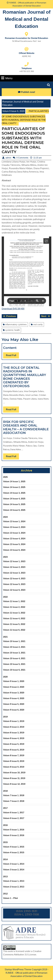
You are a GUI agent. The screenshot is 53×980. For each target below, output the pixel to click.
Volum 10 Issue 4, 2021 (14, 658)
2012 (5, 893)
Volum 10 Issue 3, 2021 (14, 652)
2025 (5, 477)
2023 (5, 557)
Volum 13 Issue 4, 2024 (14, 538)
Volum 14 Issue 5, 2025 (14, 504)
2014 (5, 859)
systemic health (12, 330)
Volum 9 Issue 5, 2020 (13, 704)
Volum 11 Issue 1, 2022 (14, 601)
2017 (5, 808)
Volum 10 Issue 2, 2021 (14, 647)
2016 (5, 825)
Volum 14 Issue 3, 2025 (14, 493)
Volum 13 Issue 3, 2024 (14, 533)
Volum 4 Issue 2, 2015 (13, 852)
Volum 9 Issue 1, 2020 (13, 681)
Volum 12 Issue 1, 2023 (14, 561)
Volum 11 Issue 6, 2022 (14, 630)
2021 (5, 637)
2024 (5, 517)
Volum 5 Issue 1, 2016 (13, 829)
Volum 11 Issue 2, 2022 (14, 607)
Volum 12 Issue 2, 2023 (14, 567)
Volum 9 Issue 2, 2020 (13, 687)
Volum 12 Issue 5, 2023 (14, 584)
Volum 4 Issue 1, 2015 (13, 847)
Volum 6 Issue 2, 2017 (13, 818)
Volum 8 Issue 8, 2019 (13, 761)
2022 (5, 597)
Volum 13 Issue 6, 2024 (14, 550)
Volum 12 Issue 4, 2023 (14, 578)
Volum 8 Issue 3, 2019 (13, 732)
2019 (5, 717)
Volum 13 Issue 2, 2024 (14, 527)
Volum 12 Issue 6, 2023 (14, 590)
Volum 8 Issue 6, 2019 (13, 750)
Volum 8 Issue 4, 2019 (13, 738)
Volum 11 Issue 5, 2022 (14, 624)
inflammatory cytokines (16, 324)
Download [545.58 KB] (13, 309)
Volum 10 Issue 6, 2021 (14, 670)
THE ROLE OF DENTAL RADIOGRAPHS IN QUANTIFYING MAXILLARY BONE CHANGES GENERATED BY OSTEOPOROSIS (24, 377)
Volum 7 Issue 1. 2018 (13, 795)
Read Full (12, 356)
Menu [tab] (8, 78)
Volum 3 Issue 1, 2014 (13, 864)
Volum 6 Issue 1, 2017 (13, 812)
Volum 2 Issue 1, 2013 (13, 881)
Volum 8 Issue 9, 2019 (13, 767)
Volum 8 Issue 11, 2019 (14, 778)
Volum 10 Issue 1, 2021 (14, 641)
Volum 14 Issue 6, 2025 (14, 510)
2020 (5, 677)
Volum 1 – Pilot (10, 898)
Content (10, 348)
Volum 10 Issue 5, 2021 (14, 664)
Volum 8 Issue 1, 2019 (13, 721)
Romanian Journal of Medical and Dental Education (26, 19)
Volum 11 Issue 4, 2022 (14, 618)
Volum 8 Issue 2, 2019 (13, 727)
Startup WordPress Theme (18, 969)
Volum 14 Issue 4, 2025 (14, 498)
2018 (5, 791)
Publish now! (28, 92)
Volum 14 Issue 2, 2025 (14, 487)
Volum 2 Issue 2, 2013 (13, 886)
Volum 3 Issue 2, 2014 (13, 869)
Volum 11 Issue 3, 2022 (14, 613)
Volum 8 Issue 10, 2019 (14, 772)
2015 (5, 842)
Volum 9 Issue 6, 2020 (13, 111)
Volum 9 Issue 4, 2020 (13, 698)
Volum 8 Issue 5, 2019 (13, 744)
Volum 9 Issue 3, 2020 (13, 692)
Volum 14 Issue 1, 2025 (14, 481)
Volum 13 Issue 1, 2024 (14, 521)
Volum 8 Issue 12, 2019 (14, 784)
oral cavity (38, 324)
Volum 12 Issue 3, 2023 (14, 573)
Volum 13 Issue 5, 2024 (14, 544)
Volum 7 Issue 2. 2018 (13, 801)
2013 (5, 876)
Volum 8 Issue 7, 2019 (13, 755)
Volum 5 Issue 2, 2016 (13, 835)
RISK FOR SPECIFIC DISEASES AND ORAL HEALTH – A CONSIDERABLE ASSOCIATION (26, 427)
